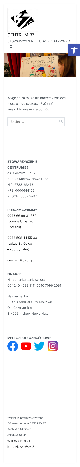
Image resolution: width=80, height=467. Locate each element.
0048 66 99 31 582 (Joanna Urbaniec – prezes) (21, 221)
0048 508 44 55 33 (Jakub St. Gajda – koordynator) (22, 243)
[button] (74, 50)
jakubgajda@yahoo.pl (20, 446)
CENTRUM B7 (20, 34)
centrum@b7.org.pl (21, 260)
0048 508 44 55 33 (18, 440)
